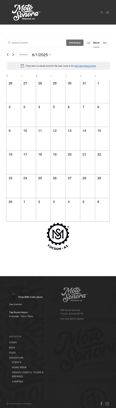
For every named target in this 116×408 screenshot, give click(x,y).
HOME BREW (19, 367)
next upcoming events (85, 65)
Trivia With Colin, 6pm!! (30, 297)
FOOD (12, 352)
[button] (107, 12)
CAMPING (17, 381)
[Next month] (13, 54)
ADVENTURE (16, 357)
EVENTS (16, 362)
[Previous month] (7, 54)
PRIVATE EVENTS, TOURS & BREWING (27, 374)
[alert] (58, 66)
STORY (13, 342)
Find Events (75, 42)
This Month (23, 54)
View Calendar (15, 304)
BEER (12, 347)
